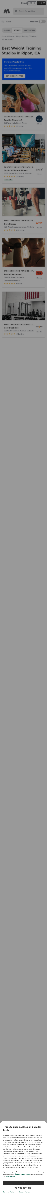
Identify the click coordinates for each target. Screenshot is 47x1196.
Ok (23, 1183)
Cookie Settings (23, 1188)
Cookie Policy (24, 1192)
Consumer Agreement (22, 1174)
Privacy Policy (10, 1176)
